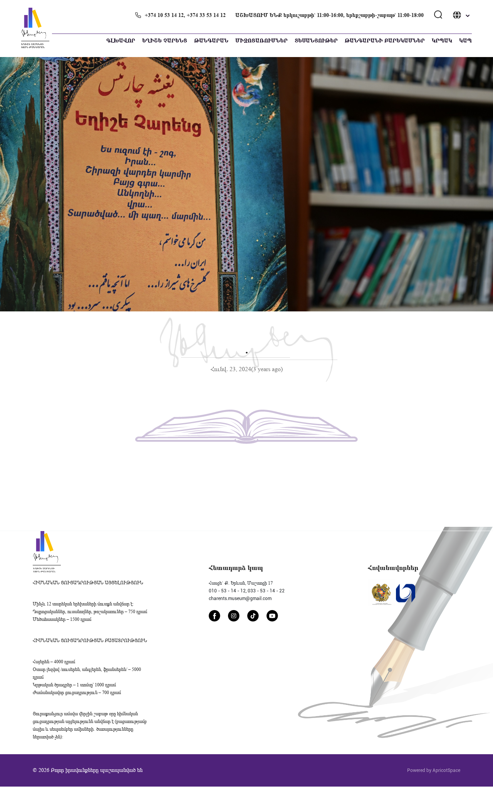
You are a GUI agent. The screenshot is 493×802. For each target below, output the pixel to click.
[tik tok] (253, 616)
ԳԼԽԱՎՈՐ (120, 41)
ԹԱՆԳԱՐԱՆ (211, 41)
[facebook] (214, 616)
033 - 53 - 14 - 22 (266, 591)
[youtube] (272, 616)
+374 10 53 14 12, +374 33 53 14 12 (185, 15)
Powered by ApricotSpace (433, 770)
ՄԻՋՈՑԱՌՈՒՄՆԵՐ (261, 41)
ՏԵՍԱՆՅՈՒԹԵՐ (316, 41)
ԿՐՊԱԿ (442, 41)
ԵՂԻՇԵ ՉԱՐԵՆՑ (164, 41)
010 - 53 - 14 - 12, (227, 591)
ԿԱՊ (465, 41)
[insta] (234, 616)
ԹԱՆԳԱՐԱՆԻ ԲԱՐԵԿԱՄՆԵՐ (385, 41)
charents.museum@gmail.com (240, 598)
